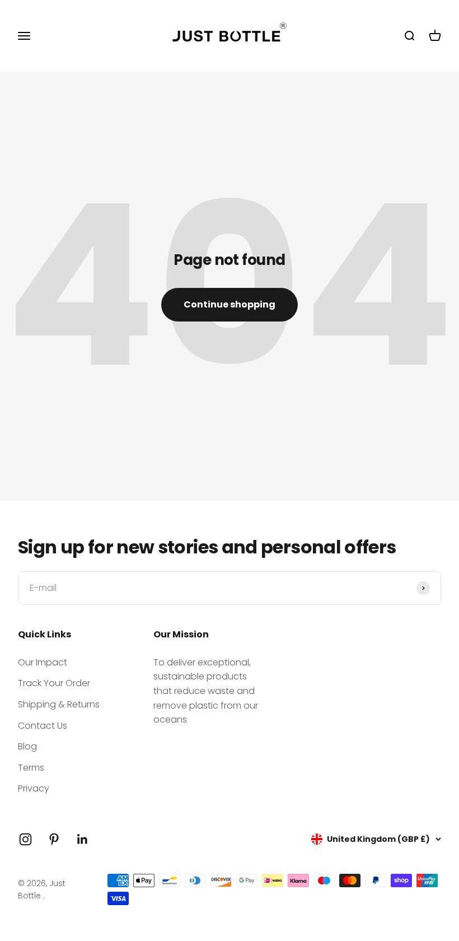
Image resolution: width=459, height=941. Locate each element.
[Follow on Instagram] (25, 839)
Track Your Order (54, 683)
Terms (31, 767)
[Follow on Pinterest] (54, 839)
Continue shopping (229, 304)
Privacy (33, 788)
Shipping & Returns (59, 704)
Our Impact (42, 662)
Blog (27, 746)
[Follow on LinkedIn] (82, 839)
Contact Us (42, 725)
